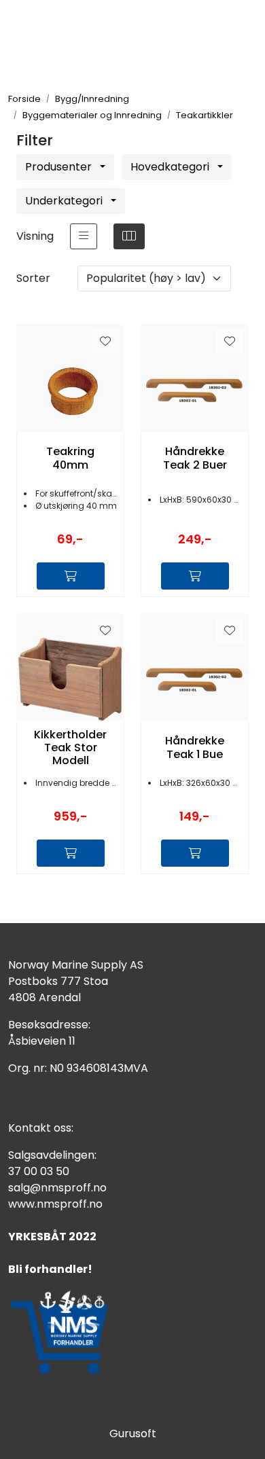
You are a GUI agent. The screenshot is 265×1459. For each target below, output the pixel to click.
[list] (83, 236)
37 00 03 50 (38, 1171)
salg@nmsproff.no (57, 1187)
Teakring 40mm (70, 458)
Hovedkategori (171, 167)
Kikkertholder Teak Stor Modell (70, 748)
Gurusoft (132, 1433)
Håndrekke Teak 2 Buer (195, 458)
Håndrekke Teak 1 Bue (194, 747)
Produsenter (59, 167)
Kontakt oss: (40, 1128)
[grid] (129, 236)
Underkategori (65, 201)
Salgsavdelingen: (52, 1155)
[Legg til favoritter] (105, 341)
